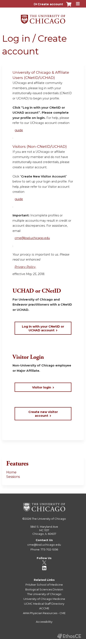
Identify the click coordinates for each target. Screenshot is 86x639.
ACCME (44, 608)
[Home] (43, 18)
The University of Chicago (49, 518)
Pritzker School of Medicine (44, 584)
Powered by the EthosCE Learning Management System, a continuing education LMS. (69, 636)
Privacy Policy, (25, 267)
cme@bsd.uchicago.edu (32, 238)
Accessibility (44, 621)
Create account (50, 4)
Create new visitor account (43, 414)
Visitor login (41, 387)
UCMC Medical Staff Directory (44, 603)
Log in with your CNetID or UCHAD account (43, 328)
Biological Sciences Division (44, 589)
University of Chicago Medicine (44, 598)
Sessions (13, 477)
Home (11, 472)
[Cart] (68, 6)
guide (19, 130)
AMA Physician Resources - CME (44, 613)
